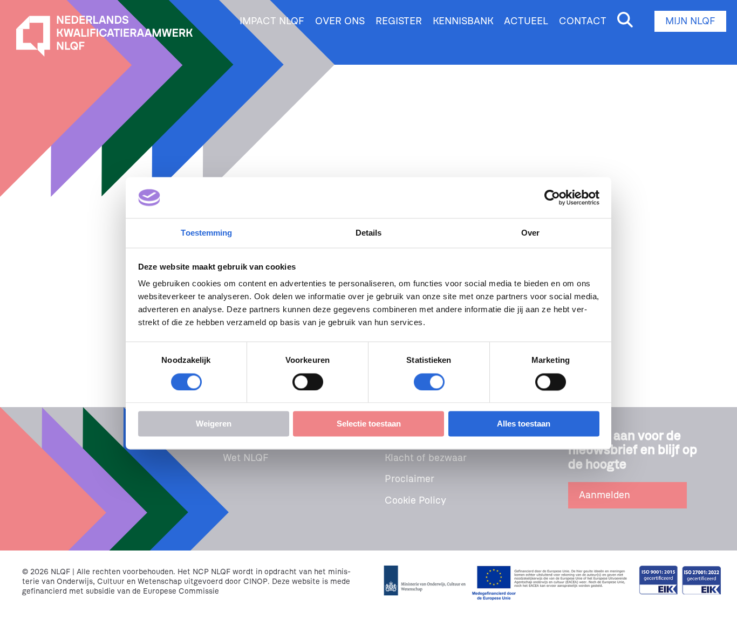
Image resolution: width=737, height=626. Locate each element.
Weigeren (213, 424)
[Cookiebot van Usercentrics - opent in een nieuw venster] (552, 197)
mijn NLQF (690, 21)
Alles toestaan (523, 424)
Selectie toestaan (369, 424)
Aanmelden (604, 495)
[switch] (307, 381)
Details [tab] (369, 233)
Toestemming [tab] (206, 233)
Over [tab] (530, 233)
